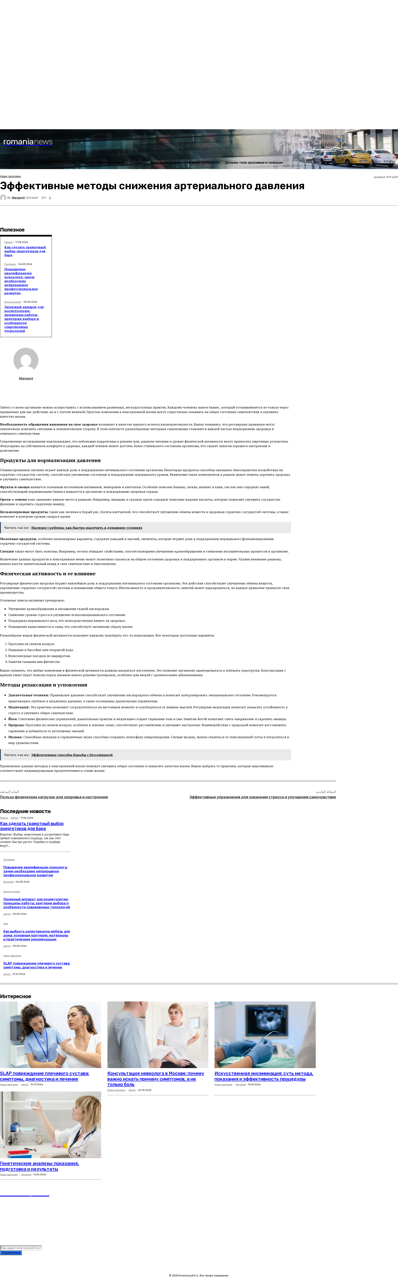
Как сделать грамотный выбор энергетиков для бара (25, 251)
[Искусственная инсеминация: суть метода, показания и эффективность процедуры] (265, 1034)
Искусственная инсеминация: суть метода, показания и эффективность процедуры (264, 1076)
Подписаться (11, 1253)
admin (14, 818)
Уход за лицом (12, 302)
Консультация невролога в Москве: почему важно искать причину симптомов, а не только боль (155, 1079)
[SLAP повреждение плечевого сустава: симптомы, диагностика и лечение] (50, 1034)
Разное (8, 242)
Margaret (18, 197)
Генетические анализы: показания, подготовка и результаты (39, 1166)
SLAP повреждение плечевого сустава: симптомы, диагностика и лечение (36, 965)
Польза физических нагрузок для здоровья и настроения (54, 797)
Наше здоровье (10, 176)
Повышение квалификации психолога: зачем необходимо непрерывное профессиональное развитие (21, 281)
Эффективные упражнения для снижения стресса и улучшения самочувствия (262, 797)
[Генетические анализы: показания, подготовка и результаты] (50, 1125)
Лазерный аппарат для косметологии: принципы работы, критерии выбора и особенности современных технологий (24, 319)
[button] (392, 162)
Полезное (10, 264)
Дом (5, 924)
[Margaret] (3, 198)
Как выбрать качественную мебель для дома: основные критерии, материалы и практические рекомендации (36, 935)
